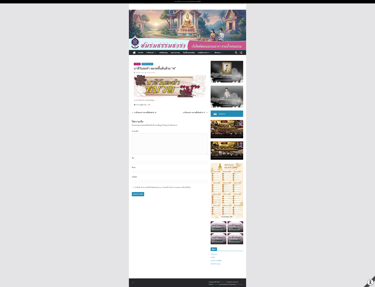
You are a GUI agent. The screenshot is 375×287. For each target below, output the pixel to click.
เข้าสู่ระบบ (214, 254)
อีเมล (134, 167)
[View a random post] (240, 52)
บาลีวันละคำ (150, 52)
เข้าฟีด (213, 257)
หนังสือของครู (163, 52)
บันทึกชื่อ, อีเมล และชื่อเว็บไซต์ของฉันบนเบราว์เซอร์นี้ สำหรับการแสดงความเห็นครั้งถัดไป (162, 187)
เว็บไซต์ (134, 177)
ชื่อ (133, 158)
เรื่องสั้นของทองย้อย (189, 52)
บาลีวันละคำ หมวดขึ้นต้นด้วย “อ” (194, 112)
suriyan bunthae (150, 72)
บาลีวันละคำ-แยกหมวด (147, 64)
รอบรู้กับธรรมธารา (203, 52)
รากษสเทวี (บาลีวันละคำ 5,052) (218, 226)
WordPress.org (215, 264)
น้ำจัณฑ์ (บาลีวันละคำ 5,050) (218, 238)
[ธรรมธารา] (187, 11)
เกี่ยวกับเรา (217, 52)
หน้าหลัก (140, 52)
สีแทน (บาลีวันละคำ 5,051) (234, 226)
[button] (155, 52)
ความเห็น (135, 131)
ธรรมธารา (222, 114)
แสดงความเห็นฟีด (216, 260)
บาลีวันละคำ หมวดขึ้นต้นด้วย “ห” (145, 112)
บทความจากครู (175, 52)
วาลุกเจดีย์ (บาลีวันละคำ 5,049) (235, 238)
